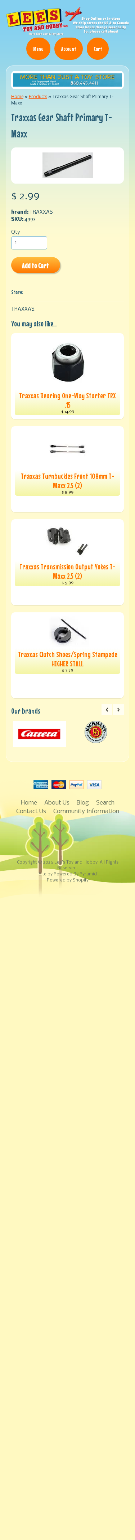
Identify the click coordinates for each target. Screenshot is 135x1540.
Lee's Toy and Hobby (76, 862)
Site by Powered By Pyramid (68, 874)
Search (105, 803)
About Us (56, 803)
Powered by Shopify (68, 880)
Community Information (86, 811)
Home (17, 96)
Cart (98, 48)
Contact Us (31, 811)
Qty (15, 232)
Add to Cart (35, 265)
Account (68, 48)
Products (38, 96)
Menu (38, 48)
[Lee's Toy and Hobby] (67, 32)
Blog (83, 803)
